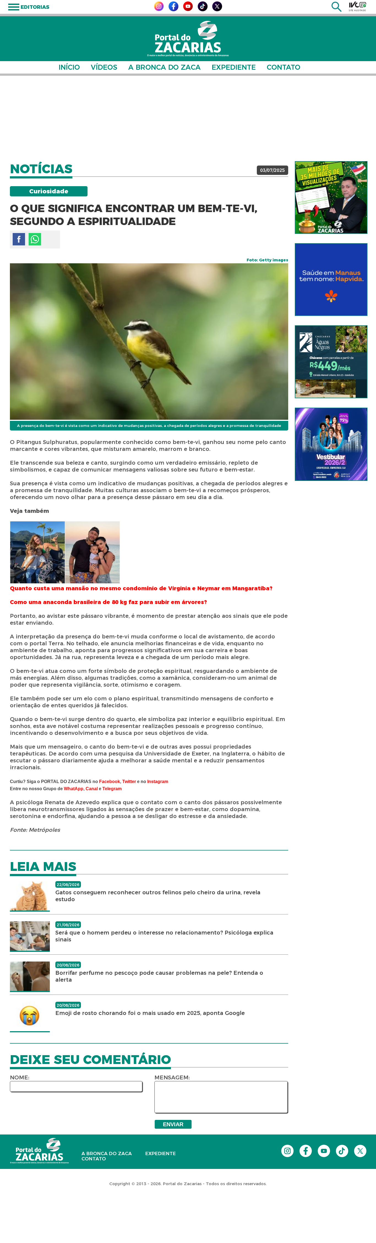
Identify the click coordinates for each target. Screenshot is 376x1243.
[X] (217, 9)
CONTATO (283, 67)
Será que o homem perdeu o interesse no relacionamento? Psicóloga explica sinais (164, 936)
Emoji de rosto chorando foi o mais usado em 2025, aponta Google (150, 1013)
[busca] (336, 10)
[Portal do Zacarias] (188, 39)
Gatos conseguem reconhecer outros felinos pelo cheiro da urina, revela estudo (157, 896)
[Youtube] (188, 9)
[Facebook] (173, 9)
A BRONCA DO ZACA (164, 67)
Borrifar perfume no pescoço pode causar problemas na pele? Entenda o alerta (159, 976)
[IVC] (357, 6)
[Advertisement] (188, 118)
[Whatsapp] (35, 239)
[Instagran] (159, 9)
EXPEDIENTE (234, 67)
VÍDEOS (104, 67)
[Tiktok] (203, 9)
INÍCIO (69, 67)
